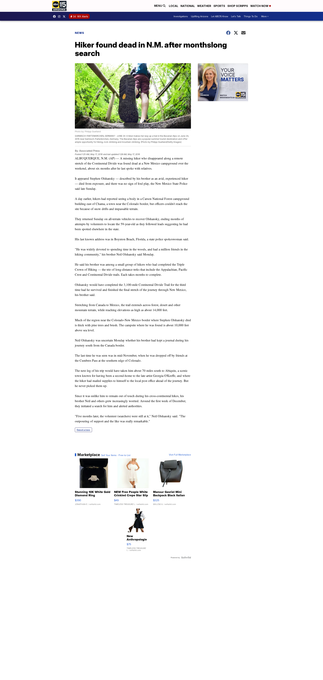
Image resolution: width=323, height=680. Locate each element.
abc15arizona (60, 16)
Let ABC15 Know (219, 16)
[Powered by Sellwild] (186, 557)
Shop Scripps (237, 6)
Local (173, 6)
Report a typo (83, 430)
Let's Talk (236, 16)
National (188, 6)
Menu (158, 5)
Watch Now (259, 6)
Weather (204, 6)
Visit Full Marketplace (180, 455)
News (79, 33)
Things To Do (251, 16)
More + (264, 16)
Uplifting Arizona (199, 16)
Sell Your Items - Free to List (115, 455)
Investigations (181, 16)
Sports (219, 6)
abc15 (55, 16)
